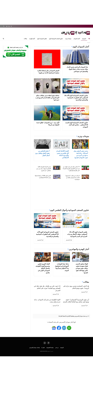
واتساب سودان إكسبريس (34, 347)
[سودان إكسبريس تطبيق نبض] (64, 328)
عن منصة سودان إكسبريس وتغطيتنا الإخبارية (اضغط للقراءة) (73, 316)
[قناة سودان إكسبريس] (69, 328)
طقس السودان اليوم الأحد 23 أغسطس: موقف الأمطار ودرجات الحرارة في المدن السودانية (77, 234)
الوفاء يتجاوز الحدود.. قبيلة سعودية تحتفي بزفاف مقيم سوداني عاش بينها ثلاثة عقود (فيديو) (81, 268)
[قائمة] (89, 38)
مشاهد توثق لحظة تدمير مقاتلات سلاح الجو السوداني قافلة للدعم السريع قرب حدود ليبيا (47, 97)
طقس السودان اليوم (42, 38)
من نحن (56, 347)
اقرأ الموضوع (84, 292)
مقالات (25, 38)
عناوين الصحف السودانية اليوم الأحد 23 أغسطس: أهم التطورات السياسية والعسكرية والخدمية (76, 97)
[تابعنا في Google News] (54, 328)
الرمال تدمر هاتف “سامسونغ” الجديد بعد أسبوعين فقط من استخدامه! (72, 177)
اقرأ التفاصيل (69, 240)
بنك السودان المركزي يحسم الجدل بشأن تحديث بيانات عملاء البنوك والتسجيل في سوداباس (77, 69)
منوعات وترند (68, 38)
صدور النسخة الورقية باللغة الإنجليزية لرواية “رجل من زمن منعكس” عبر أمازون (43, 168)
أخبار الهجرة (32, 38)
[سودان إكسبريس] (75, 33)
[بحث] (3, 38)
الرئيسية (84, 38)
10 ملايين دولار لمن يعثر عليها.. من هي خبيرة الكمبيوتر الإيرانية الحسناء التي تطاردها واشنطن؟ (71, 168)
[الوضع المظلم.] (4, 26)
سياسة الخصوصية (50, 347)
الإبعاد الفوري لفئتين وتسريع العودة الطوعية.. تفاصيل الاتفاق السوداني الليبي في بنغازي (42, 268)
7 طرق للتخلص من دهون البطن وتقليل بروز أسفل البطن (42, 153)
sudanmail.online (43, 351)
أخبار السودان (77, 38)
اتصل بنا (43, 347)
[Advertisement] (46, 12)
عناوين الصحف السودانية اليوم (56, 38)
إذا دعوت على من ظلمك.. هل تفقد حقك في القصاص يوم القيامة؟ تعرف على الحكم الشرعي (47, 288)
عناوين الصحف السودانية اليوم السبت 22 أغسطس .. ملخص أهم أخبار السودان (76, 125)
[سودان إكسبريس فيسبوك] (59, 328)
